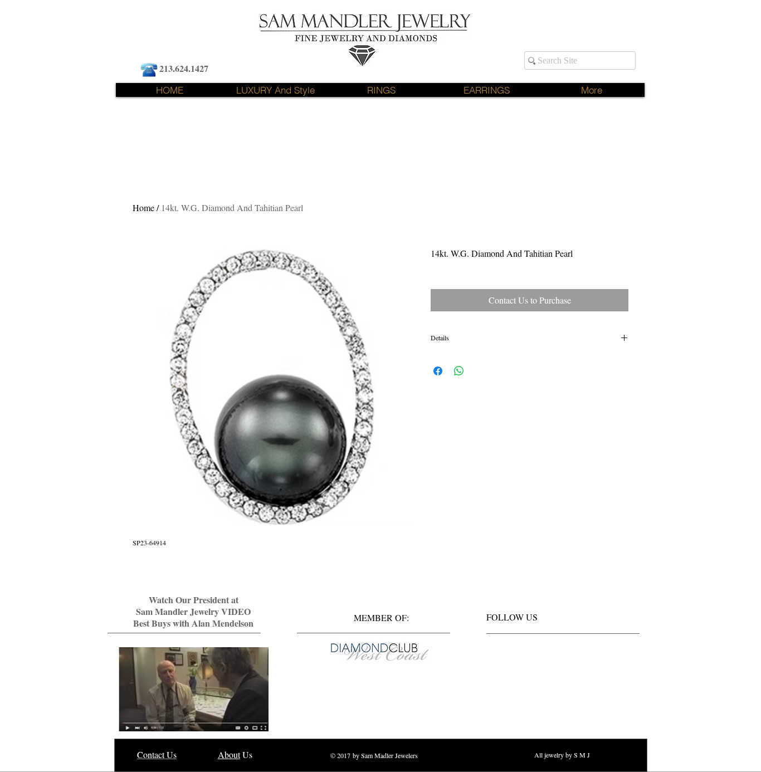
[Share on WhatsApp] (459, 371)
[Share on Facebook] (438, 371)
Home (143, 207)
